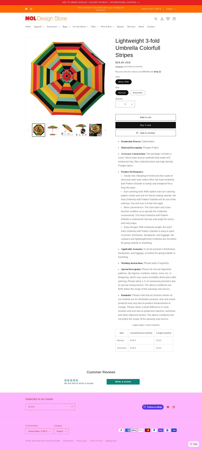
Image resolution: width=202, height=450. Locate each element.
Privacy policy (81, 441)
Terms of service (96, 441)
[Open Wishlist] (168, 19)
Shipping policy (111, 441)
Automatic (138, 93)
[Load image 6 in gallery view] (95, 130)
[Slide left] (28, 130)
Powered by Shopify (52, 441)
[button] (39, 27)
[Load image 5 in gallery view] (81, 130)
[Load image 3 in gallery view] (52, 130)
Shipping (119, 67)
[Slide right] (106, 130)
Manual (122, 93)
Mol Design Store (38, 441)
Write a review (123, 382)
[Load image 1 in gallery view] (38, 130)
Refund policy (68, 441)
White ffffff (123, 82)
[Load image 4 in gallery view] (67, 130)
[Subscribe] (72, 406)
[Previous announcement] (72, 9)
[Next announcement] (130, 9)
